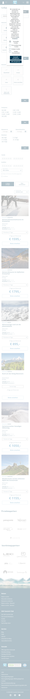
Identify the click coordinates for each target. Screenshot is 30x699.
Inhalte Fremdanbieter (16, 52)
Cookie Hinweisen (15, 37)
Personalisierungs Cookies (16, 46)
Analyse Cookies (16, 49)
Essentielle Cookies (16, 42)
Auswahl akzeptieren (15, 57)
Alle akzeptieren (15, 61)
